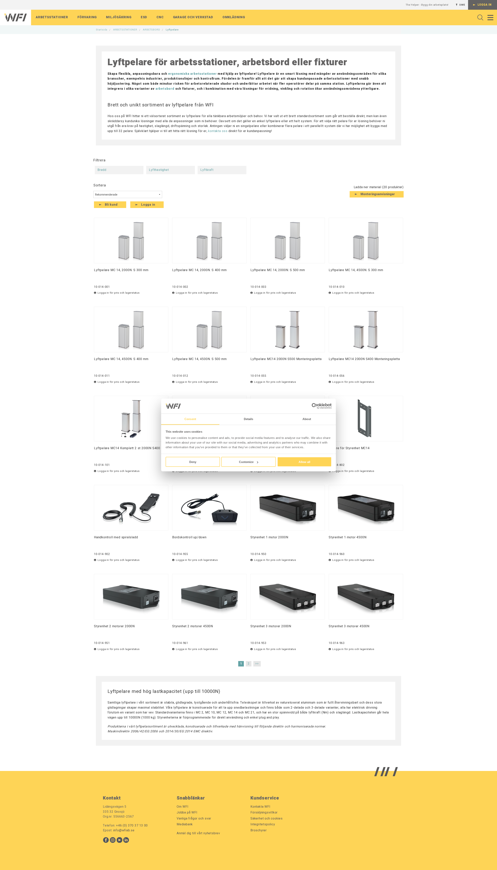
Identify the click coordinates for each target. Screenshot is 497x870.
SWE (462, 5)
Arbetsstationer (52, 17)
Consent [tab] (190, 418)
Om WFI (183, 806)
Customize (246, 462)
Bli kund (111, 204)
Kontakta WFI (260, 806)
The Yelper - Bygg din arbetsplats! (427, 5)
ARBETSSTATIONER (125, 29)
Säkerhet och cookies (266, 818)
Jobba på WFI (187, 812)
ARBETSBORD (151, 29)
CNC (159, 17)
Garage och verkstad (193, 17)
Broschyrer (258, 830)
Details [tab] (248, 418)
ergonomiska (178, 73)
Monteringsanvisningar (378, 194)
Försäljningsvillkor (264, 812)
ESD (144, 17)
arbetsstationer (203, 73)
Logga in (485, 5)
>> (257, 664)
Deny (192, 462)
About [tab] (306, 418)
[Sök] (479, 17)
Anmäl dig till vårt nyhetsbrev (198, 833)
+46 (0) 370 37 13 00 (132, 825)
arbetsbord (165, 88)
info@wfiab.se (124, 830)
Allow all (304, 462)
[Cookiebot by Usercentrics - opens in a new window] (315, 406)
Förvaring (87, 17)
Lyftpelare (172, 29)
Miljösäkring (118, 17)
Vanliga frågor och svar (194, 818)
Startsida (101, 29)
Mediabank (185, 824)
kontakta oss (218, 131)
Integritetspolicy (262, 824)
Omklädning (233, 17)
